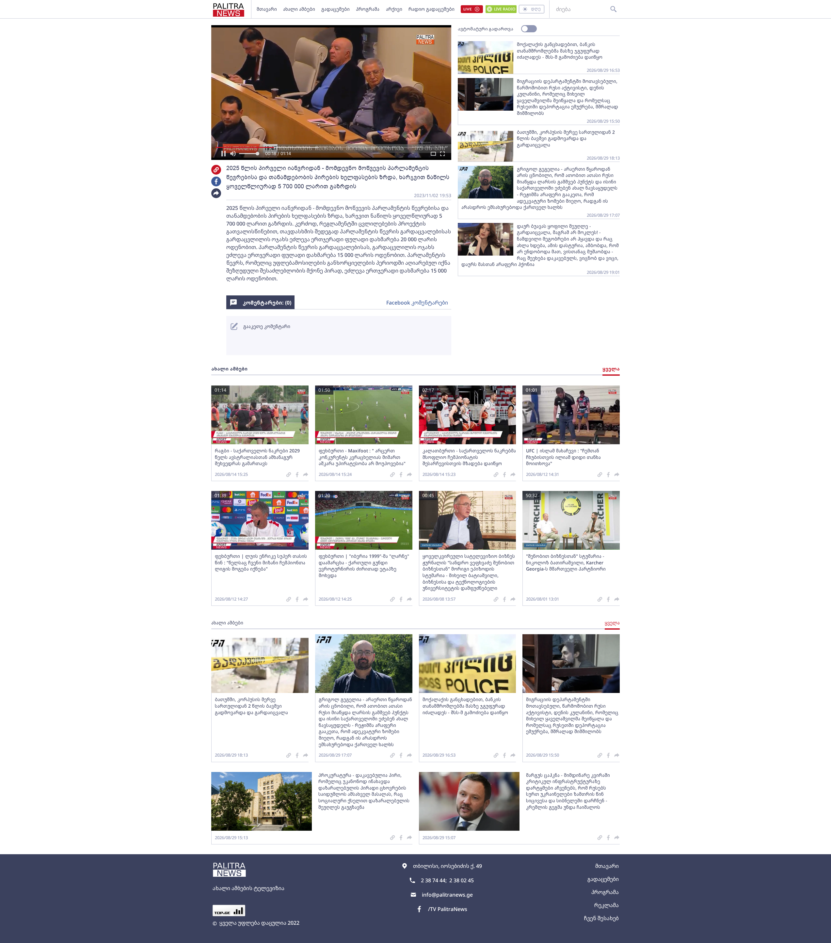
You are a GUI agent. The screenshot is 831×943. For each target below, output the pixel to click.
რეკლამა (606, 905)
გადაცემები (335, 9)
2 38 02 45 (461, 880)
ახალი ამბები (299, 9)
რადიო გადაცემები (431, 9)
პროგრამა (367, 9)
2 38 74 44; (434, 880)
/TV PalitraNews (447, 909)
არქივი (394, 9)
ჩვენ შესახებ (601, 918)
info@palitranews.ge (447, 894)
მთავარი (267, 9)
